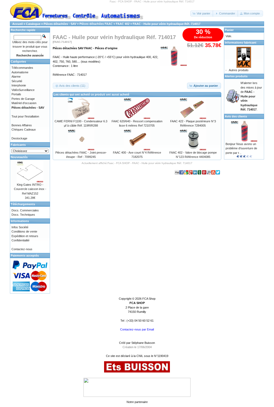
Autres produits (239, 70)
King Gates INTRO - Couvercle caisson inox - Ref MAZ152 (30, 189)
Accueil (17, 23)
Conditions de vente (24, 231)
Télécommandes (22, 67)
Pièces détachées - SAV (60, 23)
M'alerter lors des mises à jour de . (251, 96)
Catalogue (33, 23)
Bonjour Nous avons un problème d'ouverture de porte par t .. (241, 148)
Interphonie (19, 85)
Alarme (16, 76)
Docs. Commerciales (25, 210)
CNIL (139, 355)
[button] (202, 13)
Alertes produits (236, 76)
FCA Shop (148, 298)
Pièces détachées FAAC (96, 23)
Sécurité (17, 81)
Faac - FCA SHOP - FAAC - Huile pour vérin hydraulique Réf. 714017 (150, 163)
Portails (16, 94)
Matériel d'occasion (24, 103)
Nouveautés (19, 157)
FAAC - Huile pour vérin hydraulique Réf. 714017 (166, 23)
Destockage (19, 138)
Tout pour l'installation (25, 116)
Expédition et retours (25, 236)
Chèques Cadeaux (24, 129)
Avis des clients (236, 116)
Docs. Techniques (23, 214)
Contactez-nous (22, 249)
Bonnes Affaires (22, 125)
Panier (229, 30)
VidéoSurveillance (23, 90)
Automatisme (20, 72)
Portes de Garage (23, 98)
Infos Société (20, 227)
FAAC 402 (123, 23)
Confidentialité (20, 240)
